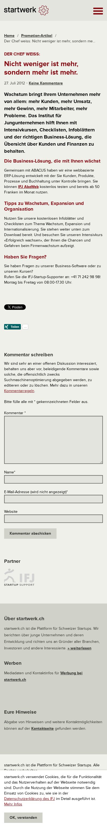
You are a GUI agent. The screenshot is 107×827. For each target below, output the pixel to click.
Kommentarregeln (19, 391)
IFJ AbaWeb (28, 186)
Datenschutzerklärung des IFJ (29, 798)
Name (9, 472)
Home (9, 35)
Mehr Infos (13, 804)
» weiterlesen (79, 648)
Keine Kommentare (46, 83)
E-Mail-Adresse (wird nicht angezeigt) (36, 492)
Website (11, 511)
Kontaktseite (42, 728)
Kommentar (15, 413)
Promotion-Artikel (36, 35)
